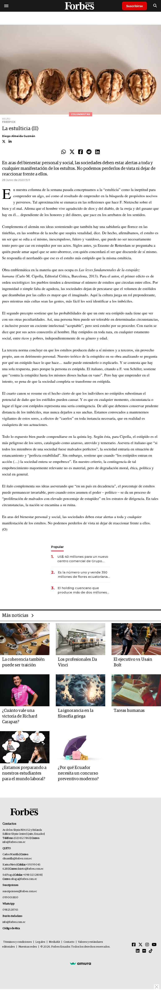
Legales (40, 942)
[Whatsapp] (63, 152)
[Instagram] (147, 945)
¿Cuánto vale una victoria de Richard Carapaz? (19, 716)
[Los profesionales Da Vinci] (80, 639)
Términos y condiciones (17, 942)
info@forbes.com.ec (14, 842)
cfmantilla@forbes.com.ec (17, 858)
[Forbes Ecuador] (80, 5)
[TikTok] (151, 951)
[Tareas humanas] (136, 690)
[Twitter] (72, 152)
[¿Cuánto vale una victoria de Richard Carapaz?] (24, 690)
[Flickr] (144, 951)
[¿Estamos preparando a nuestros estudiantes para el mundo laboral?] (24, 747)
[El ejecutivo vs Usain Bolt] (136, 639)
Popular (57, 547)
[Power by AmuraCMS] (80, 963)
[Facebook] (80, 152)
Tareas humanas (129, 711)
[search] (155, 6)
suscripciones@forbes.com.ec (20, 891)
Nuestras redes (27, 946)
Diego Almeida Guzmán (18, 136)
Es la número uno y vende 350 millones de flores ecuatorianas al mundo (83, 574)
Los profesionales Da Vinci (77, 662)
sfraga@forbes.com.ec (24, 879)
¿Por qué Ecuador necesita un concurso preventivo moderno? (78, 773)
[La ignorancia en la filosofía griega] (80, 690)
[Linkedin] (97, 152)
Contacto (69, 942)
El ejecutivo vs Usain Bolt (133, 662)
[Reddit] (89, 152)
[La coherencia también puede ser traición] (24, 639)
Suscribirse (134, 6)
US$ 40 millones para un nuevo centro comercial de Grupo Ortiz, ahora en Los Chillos (82, 559)
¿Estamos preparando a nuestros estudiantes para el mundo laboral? (24, 773)
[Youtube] (154, 945)
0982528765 (10, 909)
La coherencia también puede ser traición (23, 662)
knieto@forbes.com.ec (30, 869)
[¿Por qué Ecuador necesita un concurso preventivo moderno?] (80, 747)
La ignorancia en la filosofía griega (75, 713)
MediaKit (54, 942)
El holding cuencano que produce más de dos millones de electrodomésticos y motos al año (83, 590)
